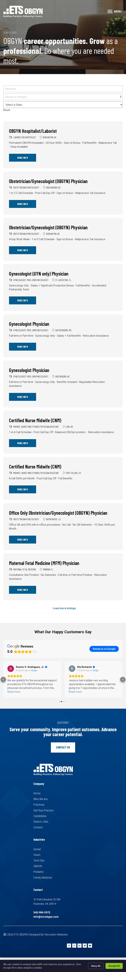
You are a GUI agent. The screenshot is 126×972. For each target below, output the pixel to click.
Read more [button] (13, 691)
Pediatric (38, 871)
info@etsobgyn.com (46, 916)
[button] (109, 11)
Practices (38, 804)
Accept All (114, 965)
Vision (36, 854)
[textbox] (63, 97)
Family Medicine (42, 877)
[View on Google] (10, 668)
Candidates (39, 816)
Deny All (95, 965)
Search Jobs (40, 821)
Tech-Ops (38, 860)
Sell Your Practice (43, 810)
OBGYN (37, 866)
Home (37, 793)
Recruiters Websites (56, 934)
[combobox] (63, 96)
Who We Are (40, 799)
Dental (37, 849)
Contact (38, 827)
